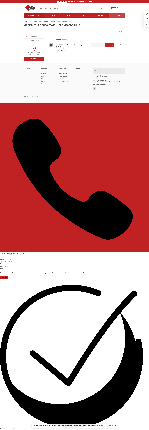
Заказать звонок (115, 8)
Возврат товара (63, 76)
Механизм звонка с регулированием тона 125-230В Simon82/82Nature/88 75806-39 (63, 43)
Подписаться (34, 58)
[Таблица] (124, 31)
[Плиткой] (120, 31)
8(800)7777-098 (116, 7)
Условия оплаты (63, 71)
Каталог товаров (35, 15)
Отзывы (43, 78)
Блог (42, 76)
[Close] (115, 426)
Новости (43, 73)
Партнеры (44, 84)
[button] (146, 14)
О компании (44, 71)
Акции (26, 71)
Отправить (4, 277)
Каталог (27, 68)
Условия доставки (63, 73)
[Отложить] (117, 45)
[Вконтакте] (94, 88)
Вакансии (43, 81)
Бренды (26, 74)
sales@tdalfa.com (101, 84)
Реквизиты (61, 78)
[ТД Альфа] (30, 8)
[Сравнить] (120, 45)
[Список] (122, 31)
